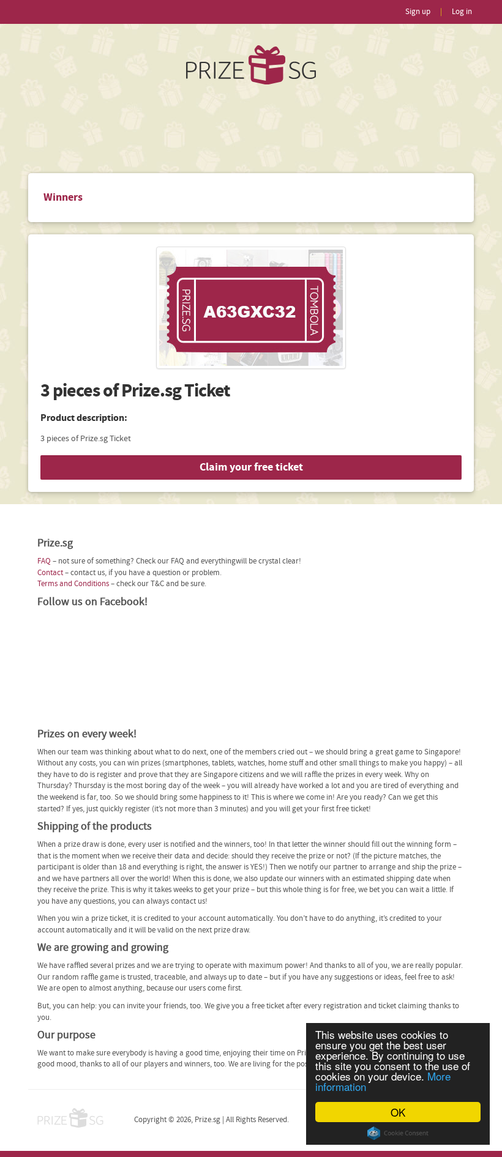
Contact (50, 573)
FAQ (44, 561)
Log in (462, 12)
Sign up (417, 12)
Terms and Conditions (73, 584)
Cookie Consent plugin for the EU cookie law (398, 1133)
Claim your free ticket (251, 467)
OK (398, 1112)
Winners (63, 197)
